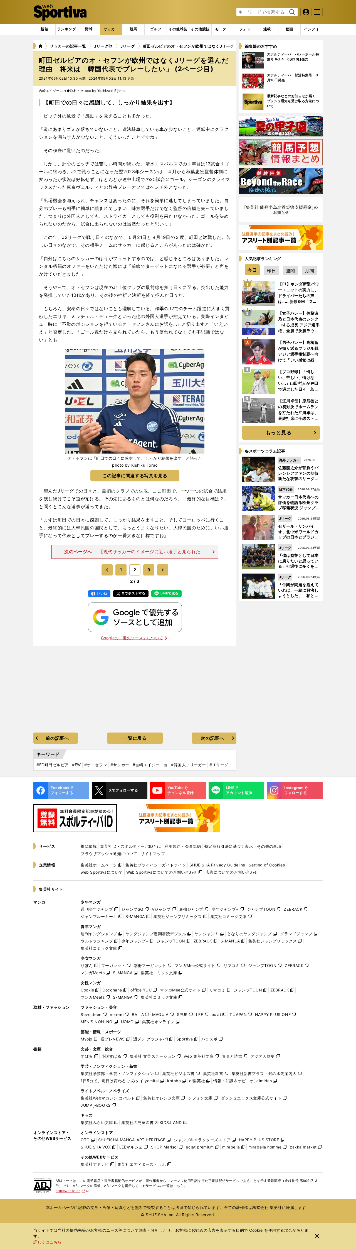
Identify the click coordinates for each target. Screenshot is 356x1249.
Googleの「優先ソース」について (132, 637)
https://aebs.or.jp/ (72, 1191)
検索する (291, 12)
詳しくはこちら (47, 1242)
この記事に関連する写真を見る (135, 475)
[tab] (89, 29)
